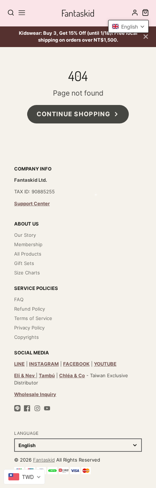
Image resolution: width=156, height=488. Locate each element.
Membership (28, 244)
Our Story (25, 235)
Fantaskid (44, 460)
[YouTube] (47, 408)
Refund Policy (29, 309)
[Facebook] (27, 408)
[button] (128, 26)
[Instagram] (37, 408)
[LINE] (17, 408)
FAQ (19, 299)
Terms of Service (33, 318)
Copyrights (26, 337)
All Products (27, 254)
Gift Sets (24, 263)
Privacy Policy (29, 328)
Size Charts (27, 272)
